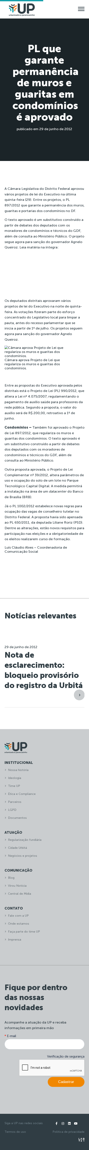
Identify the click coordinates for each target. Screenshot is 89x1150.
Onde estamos (18, 923)
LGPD (12, 810)
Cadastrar (66, 1082)
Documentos (17, 818)
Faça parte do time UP (24, 931)
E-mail (10, 1036)
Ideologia (14, 778)
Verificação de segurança (65, 1056)
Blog (11, 878)
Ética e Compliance (22, 794)
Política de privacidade (68, 1132)
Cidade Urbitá (17, 848)
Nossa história (18, 770)
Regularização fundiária (24, 840)
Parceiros (14, 802)
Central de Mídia (19, 894)
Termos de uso (15, 1132)
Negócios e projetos (22, 856)
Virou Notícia (17, 886)
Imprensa (14, 939)
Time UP (14, 786)
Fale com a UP (18, 916)
